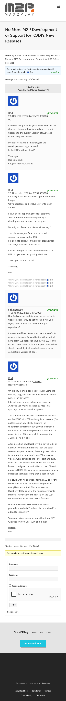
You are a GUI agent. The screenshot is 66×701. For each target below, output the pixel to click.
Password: (13, 575)
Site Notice (40, 695)
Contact (48, 691)
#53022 (37, 381)
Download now (33, 643)
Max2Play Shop (21, 691)
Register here (12, 612)
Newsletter (36, 691)
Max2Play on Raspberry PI (45, 55)
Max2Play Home (13, 55)
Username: (13, 564)
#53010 (44, 193)
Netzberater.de (44, 683)
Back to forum (34, 87)
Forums (27, 55)
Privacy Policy (26, 695)
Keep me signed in (19, 586)
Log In (13, 605)
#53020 (37, 312)
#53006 (44, 116)
